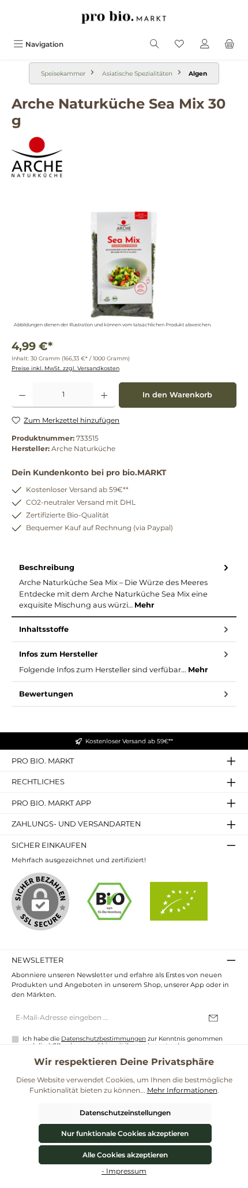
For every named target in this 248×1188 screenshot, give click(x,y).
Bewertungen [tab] (46, 694)
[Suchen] (154, 44)
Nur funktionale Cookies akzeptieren (125, 1133)
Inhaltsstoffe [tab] (44, 629)
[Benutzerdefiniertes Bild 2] (179, 901)
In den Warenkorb (177, 394)
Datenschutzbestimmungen (103, 1038)
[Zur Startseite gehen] (124, 17)
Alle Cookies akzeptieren (125, 1154)
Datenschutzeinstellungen (125, 1112)
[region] (124, 265)
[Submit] (213, 1018)
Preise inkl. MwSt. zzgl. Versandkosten (65, 368)
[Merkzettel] (179, 44)
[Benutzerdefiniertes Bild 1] (109, 901)
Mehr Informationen (182, 1090)
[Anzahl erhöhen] (104, 395)
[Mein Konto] (204, 44)
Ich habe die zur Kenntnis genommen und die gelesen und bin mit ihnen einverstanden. (122, 1042)
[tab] (124, 586)
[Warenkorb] (229, 44)
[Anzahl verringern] (22, 395)
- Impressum (124, 1171)
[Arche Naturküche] (124, 157)
